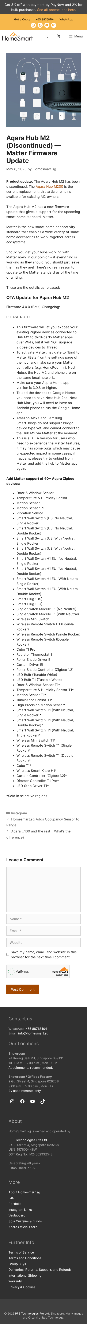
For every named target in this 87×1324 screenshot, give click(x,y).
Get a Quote (22, 19)
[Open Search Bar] (46, 36)
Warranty (15, 1281)
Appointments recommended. (30, 1068)
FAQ (11, 1198)
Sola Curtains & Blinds (25, 1221)
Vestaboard (16, 1215)
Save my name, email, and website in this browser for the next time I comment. (43, 954)
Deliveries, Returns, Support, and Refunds (40, 1270)
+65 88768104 (44, 19)
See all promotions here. (56, 10)
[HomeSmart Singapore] (17, 36)
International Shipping (24, 1275)
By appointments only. (24, 1091)
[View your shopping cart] (59, 36)
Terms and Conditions (24, 1258)
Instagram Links (20, 1210)
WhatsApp (66, 19)
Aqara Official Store (22, 1227)
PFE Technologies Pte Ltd (27, 1140)
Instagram (19, 813)
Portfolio (15, 1204)
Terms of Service (21, 1252)
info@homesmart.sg (33, 1033)
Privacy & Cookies (21, 1287)
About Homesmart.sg (24, 1192)
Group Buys (17, 1264)
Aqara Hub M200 (49, 186)
